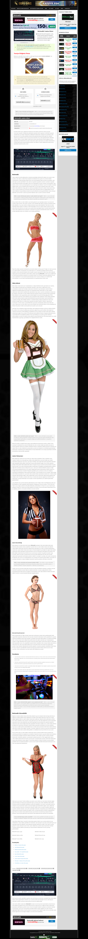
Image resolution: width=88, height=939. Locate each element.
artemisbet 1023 (74, 116)
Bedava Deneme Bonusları (20, 849)
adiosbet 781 (75, 92)
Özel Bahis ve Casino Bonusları (21, 863)
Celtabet (57, 8)
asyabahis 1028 (74, 122)
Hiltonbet (51, 8)
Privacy (41, 931)
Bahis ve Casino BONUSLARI (23, 8)
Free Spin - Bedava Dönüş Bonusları (22, 860)
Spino (62, 8)
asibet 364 (75, 119)
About (44, 931)
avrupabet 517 (74, 131)
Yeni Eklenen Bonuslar (19, 847)
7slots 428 (75, 89)
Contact (50, 931)
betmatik (45, 100)
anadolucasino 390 (74, 107)
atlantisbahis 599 (74, 125)
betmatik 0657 (23, 102)
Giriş (52, 19)
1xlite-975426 (74, 86)
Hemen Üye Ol (68, 28)
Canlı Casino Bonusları (19, 856)
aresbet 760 (75, 113)
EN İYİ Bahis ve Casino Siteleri (36, 8)
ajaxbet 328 (75, 95)
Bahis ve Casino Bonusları (20, 845)
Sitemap (47, 931)
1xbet (46, 8)
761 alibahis (75, 101)
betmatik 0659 (41, 20)
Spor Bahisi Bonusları (19, 854)
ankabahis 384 (74, 110)
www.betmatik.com (24, 42)
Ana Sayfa (13, 8)
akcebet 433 (75, 98)
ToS (39, 931)
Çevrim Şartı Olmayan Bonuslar (21, 858)
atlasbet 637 (75, 128)
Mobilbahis (67, 8)
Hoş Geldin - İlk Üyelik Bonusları (21, 851)
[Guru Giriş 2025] (22, 5)
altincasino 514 (74, 104)
